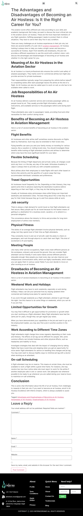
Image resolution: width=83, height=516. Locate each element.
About (47, 491)
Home (47, 487)
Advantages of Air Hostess (21, 400)
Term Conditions (34, 492)
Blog (47, 505)
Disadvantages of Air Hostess (44, 400)
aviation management (51, 46)
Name (14, 438)
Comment (15, 412)
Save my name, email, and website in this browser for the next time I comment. (41, 465)
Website (14, 454)
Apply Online (32, 499)
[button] (43, 3)
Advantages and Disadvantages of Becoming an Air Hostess (40, 397)
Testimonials (50, 501)
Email (14, 446)
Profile (32, 487)
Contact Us (49, 496)
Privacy (32, 505)
